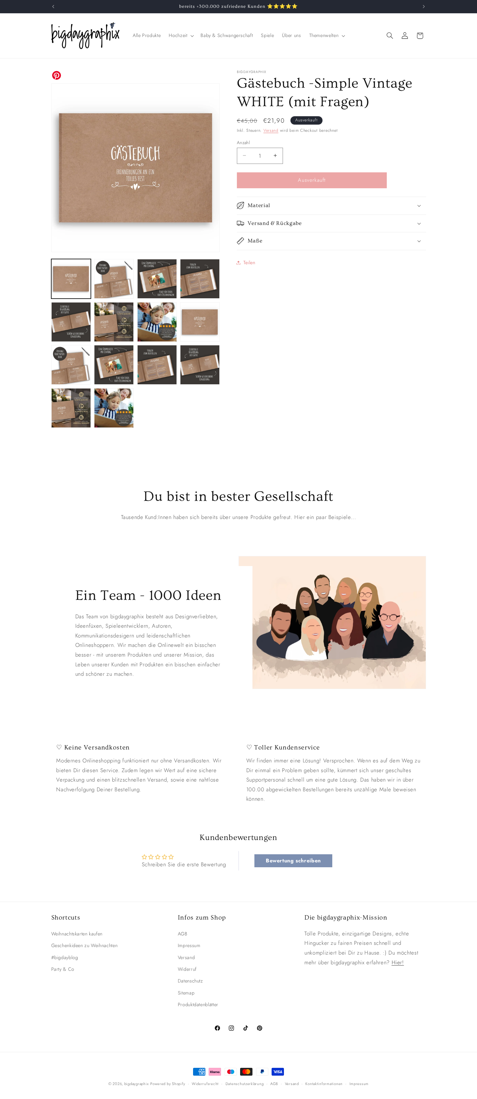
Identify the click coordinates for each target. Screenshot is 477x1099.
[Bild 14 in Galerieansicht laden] (114, 408)
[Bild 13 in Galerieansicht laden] (71, 408)
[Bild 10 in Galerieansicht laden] (114, 365)
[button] (181, 36)
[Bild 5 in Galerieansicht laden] (71, 322)
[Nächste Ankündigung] (424, 6)
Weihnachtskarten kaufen (77, 933)
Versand (270, 130)
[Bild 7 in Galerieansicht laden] (157, 322)
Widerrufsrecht (205, 1083)
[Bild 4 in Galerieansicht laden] (200, 279)
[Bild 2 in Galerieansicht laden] (114, 279)
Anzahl (243, 142)
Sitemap (186, 992)
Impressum (189, 945)
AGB (183, 933)
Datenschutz (190, 980)
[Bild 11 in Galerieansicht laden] (157, 365)
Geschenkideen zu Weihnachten (84, 945)
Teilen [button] (249, 262)
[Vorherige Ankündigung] (53, 6)
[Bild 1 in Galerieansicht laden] (71, 279)
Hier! (398, 962)
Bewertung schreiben (293, 860)
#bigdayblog (64, 957)
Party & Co (62, 969)
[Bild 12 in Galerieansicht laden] (200, 365)
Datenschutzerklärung (245, 1083)
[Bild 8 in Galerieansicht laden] (200, 322)
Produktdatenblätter (198, 1004)
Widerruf (187, 969)
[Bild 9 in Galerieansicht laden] (71, 365)
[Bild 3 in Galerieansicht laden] (157, 279)
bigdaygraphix (136, 1083)
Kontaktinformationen (324, 1083)
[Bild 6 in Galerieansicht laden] (114, 322)
